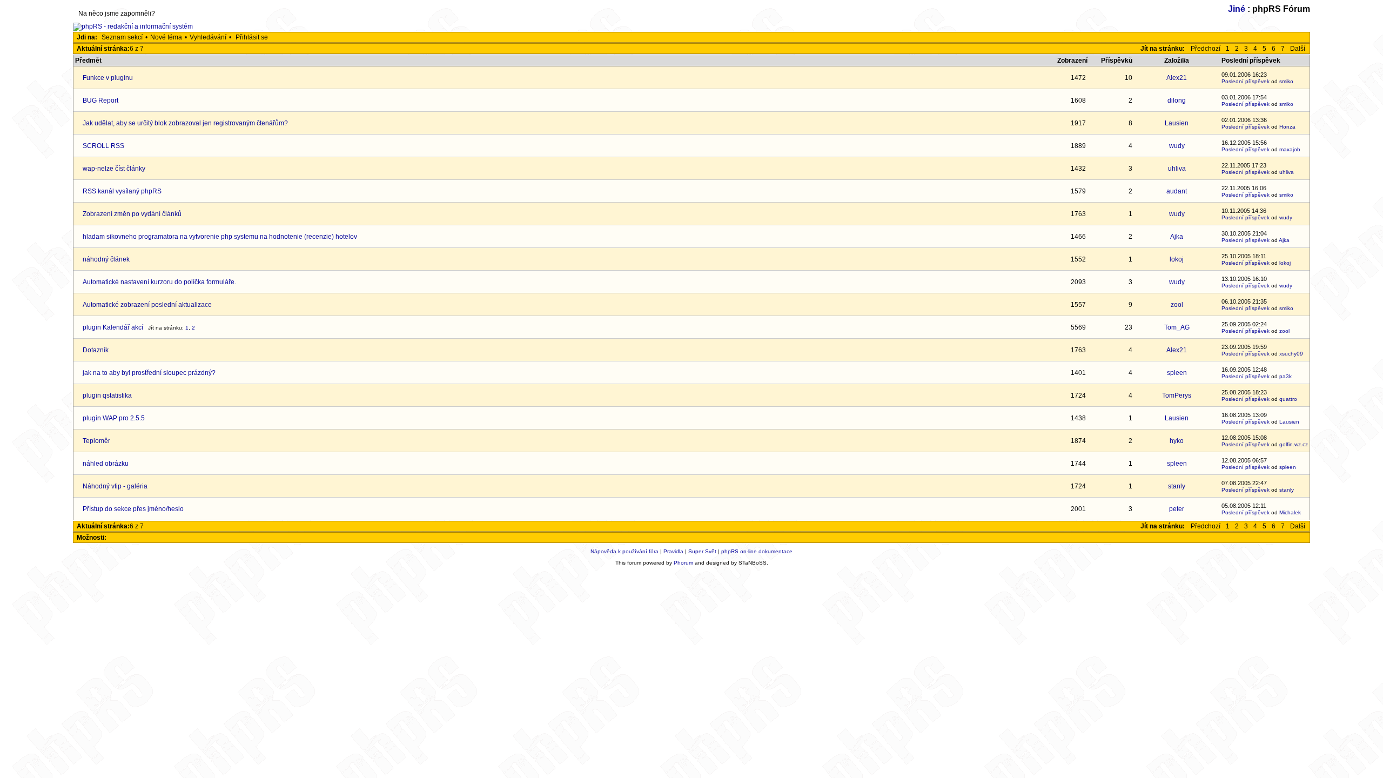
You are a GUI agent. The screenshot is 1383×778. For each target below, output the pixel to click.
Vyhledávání (208, 37)
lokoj (1177, 259)
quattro (1288, 399)
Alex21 (1176, 78)
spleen (1177, 373)
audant (1176, 191)
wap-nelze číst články (114, 168)
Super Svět (702, 551)
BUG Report (100, 100)
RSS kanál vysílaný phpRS (122, 191)
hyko (1177, 441)
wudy (1177, 146)
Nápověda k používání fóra (624, 551)
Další (1297, 48)
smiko (1286, 81)
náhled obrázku (106, 463)
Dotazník (96, 350)
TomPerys (1176, 395)
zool (1177, 304)
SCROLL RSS (103, 146)
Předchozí (1205, 48)
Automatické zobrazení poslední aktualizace (147, 304)
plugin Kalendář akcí (113, 327)
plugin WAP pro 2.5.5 (114, 418)
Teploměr (96, 441)
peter (1176, 509)
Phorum (683, 563)
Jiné (1236, 9)
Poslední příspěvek (1245, 81)
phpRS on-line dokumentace (757, 551)
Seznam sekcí (122, 37)
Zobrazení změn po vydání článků (132, 214)
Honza (1287, 127)
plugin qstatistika (107, 395)
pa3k (1285, 376)
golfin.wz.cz (1293, 444)
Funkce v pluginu (108, 78)
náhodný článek (106, 259)
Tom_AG (1177, 327)
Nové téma (166, 37)
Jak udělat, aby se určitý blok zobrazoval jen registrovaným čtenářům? (185, 123)
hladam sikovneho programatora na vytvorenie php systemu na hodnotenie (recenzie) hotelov (220, 236)
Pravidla (673, 551)
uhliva (1177, 168)
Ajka (1176, 236)
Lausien (1177, 123)
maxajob (1289, 149)
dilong (1176, 100)
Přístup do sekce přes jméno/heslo (133, 509)
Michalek (1290, 512)
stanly (1176, 486)
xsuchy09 (1291, 354)
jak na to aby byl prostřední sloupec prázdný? (149, 373)
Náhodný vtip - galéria (115, 486)
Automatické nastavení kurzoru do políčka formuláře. (159, 282)
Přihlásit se (252, 37)
